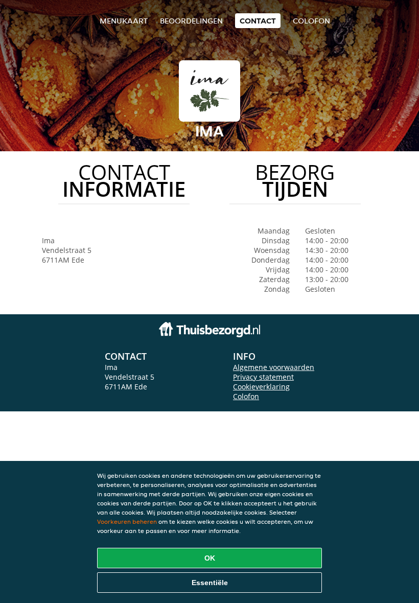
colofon (311, 20)
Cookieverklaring (261, 386)
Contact (258, 20)
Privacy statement (263, 377)
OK (209, 558)
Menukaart (124, 20)
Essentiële (210, 582)
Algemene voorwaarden (273, 367)
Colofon (246, 396)
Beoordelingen (191, 20)
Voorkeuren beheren (127, 521)
